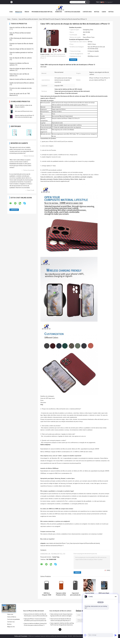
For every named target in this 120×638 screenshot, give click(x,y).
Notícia (96, 11)
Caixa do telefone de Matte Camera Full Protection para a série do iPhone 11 (35, 624)
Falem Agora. (99, 2)
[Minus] (116, 597)
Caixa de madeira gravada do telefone (21, 52)
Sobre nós (58, 11)
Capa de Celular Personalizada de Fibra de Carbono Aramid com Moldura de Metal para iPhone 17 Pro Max (89, 594)
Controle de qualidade (72, 11)
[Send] (115, 635)
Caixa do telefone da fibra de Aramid (20, 27)
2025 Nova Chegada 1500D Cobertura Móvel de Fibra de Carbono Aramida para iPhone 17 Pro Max (46, 594)
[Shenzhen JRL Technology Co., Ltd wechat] (21, 203)
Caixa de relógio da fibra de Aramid (20, 49)
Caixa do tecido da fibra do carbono (20, 79)
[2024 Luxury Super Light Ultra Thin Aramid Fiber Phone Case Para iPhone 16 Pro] (104, 585)
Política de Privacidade (20, 636)
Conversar (73, 59)
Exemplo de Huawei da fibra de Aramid (21, 43)
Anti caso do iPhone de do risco (24, 111)
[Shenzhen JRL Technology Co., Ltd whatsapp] (16, 203)
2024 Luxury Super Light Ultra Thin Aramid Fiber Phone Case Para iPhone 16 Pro (104, 594)
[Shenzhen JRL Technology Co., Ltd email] (11, 203)
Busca (87, 2)
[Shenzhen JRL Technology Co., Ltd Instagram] (11, 2)
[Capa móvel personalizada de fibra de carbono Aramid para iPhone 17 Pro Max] (75, 585)
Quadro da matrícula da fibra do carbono (21, 83)
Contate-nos (87, 11)
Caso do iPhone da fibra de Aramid (28, 19)
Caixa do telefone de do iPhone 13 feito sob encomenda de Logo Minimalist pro (24, 117)
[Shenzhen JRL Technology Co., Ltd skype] (25, 203)
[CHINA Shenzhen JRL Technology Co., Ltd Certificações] (14, 132)
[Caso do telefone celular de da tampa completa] (11, 106)
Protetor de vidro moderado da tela (20, 88)
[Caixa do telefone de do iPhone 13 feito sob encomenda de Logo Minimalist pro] (11, 116)
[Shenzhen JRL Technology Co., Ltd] (60, 7)
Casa (11, 11)
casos (104, 11)
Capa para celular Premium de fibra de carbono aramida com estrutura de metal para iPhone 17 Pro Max (61, 594)
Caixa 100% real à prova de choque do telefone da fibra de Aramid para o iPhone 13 (53, 56)
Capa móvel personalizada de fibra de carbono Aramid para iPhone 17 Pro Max (75, 594)
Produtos (18, 11)
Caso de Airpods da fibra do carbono (20, 58)
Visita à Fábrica (11, 617)
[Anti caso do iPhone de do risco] (11, 111)
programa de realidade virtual (42, 11)
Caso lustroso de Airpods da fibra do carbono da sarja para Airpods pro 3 (60, 619)
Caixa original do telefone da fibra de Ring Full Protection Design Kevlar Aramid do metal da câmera (62, 624)
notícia (110, 11)
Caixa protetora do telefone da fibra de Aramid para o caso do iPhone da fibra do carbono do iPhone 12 (35, 615)
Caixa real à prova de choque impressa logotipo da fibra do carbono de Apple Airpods (61, 615)
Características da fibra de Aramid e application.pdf (54, 181)
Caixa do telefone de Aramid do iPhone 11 (52, 545)
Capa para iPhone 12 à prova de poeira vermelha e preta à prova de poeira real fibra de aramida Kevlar (35, 620)
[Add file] (85, 635)
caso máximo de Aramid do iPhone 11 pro (57, 543)
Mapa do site (11, 626)
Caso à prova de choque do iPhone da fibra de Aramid (85, 543)
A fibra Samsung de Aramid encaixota (20, 38)
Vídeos (27, 11)
